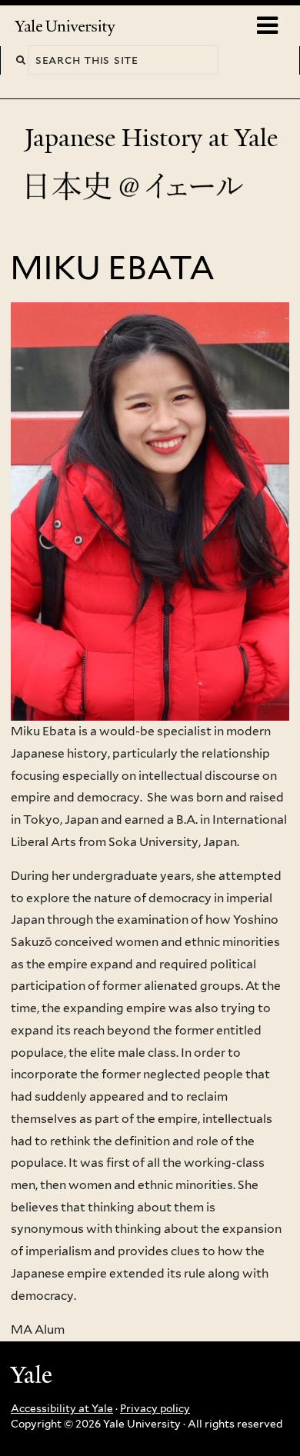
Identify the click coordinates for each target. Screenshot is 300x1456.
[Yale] (33, 1377)
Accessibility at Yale (62, 1408)
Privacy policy (155, 1408)
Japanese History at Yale (154, 138)
